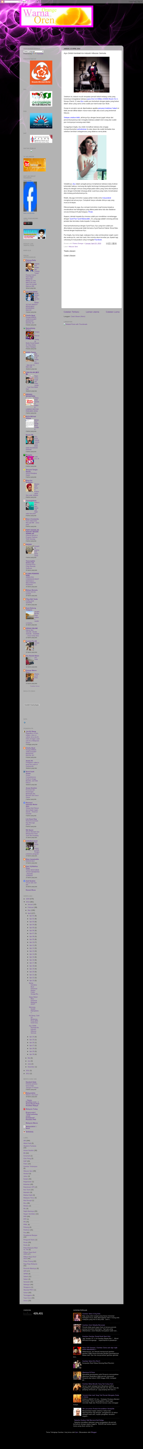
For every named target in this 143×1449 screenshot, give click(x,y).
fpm (76, 1432)
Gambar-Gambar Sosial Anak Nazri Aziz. (96, 1336)
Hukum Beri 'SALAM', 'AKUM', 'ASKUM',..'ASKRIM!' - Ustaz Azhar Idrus (32, 633)
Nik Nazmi (29, 830)
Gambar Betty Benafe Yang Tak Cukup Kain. (98, 1384)
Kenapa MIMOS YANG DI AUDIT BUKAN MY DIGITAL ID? (31, 320)
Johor (25, 1176)
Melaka (26, 1206)
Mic (24, 1208)
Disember (31, 1067)
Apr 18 (32, 966)
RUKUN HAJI (30, 861)
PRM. (25, 1224)
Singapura (27, 1287)
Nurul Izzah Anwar (30, 772)
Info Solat (36, 658)
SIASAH (29, 544)
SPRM (25, 1274)
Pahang (26, 1227)
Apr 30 (32, 1054)
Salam (25, 1279)
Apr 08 (32, 936)
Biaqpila (29, 455)
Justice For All (31, 641)
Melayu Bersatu (32, 590)
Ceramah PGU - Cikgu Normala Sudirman (31, 566)
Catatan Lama (113, 312)
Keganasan (27, 1182)
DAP (25, 1161)
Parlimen (26, 1230)
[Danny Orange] (30, 211)
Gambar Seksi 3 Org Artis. (91, 1314)
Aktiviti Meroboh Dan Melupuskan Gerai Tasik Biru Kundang (32, 833)
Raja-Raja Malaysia (30, 1264)
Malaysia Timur (28, 1198)
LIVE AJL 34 (36, 458)
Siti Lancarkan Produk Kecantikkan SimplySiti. (98, 1408)
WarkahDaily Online (30, 329)
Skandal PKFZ (28, 1290)
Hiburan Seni (73, 246)
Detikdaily (29, 1132)
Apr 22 (32, 977)
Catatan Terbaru (71, 312)
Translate (40, 54)
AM (24, 1140)
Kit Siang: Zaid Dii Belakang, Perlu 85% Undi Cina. (34, 1019)
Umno (25, 1300)
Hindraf (26, 1173)
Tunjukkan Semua (34, 686)
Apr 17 (32, 963)
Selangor (26, 1284)
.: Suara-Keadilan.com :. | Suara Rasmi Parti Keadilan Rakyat (32, 1102)
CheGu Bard (30, 315)
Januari (30, 904)
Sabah (25, 1276)
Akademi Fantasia (29, 1146)
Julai (29, 1064)
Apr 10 (32, 942)
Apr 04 (32, 924)
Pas (24, 1232)
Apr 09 (32, 939)
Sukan (25, 1292)
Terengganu (27, 1295)
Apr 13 (32, 951)
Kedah (25, 1179)
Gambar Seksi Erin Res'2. (91, 1361)
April (29, 913)
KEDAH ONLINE (32, 628)
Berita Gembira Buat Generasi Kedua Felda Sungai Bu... (34, 988)
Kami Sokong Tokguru (31, 609)
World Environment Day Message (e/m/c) (32, 822)
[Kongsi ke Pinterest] (116, 243)
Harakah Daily (31, 1082)
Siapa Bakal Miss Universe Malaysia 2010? (33, 1000)
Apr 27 (32, 1045)
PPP (24, 1219)
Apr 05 (32, 927)
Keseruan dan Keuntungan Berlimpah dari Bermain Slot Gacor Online (32, 793)
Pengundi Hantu (29, 1240)
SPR (25, 1271)
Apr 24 (32, 1037)
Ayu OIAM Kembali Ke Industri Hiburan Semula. (34, 1029)
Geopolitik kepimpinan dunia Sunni (36, 550)
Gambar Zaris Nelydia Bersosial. (93, 1325)
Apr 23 (32, 980)
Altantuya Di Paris (36, 676)
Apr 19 (32, 969)
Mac (29, 910)
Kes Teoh (26, 1190)
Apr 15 (32, 957)
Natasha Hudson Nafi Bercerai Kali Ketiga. (89, 1420)
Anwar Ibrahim (31, 788)
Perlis (25, 1245)
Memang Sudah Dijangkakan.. (34, 1010)
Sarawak (26, 1282)
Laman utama (92, 312)
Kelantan (26, 1184)
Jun (29, 1061)
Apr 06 (32, 930)
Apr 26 (32, 1042)
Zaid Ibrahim (30, 881)
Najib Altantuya (28, 1211)
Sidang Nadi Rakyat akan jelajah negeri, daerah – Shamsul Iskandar (32, 811)
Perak (25, 1242)
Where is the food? (32, 1095)
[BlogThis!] (109, 243)
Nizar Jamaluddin (32, 859)
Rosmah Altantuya (29, 1268)
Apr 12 (32, 948)
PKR (25, 1216)
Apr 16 (32, 960)
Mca (24, 1203)
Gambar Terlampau (30, 1166)
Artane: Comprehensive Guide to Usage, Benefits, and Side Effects (32, 779)
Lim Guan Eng (31, 819)
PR (24, 1222)
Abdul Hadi (27, 1143)
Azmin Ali (29, 761)
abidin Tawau (31, 352)
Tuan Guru (27, 1298)
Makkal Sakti (27, 1195)
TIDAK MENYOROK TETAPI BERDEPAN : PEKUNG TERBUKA (32, 872)
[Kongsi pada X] (111, 243)
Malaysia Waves (32, 1123)
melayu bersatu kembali (31, 593)
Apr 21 (32, 975)
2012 (28, 1073)
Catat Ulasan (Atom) (78, 316)
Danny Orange (27, 180)
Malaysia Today (32, 1109)
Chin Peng (27, 1158)
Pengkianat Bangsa (30, 1235)
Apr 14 (32, 954)
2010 (28, 902)
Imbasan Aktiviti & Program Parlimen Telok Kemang (32, 537)
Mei (29, 1058)
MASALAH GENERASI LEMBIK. (36, 424)
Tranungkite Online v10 (30, 562)
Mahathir (26, 1192)
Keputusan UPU (29, 1187)
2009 (28, 899)
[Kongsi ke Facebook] (113, 243)
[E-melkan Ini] (107, 243)
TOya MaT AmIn (32, 599)
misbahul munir (32, 841)
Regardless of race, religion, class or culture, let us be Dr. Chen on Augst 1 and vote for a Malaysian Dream (32, 737)
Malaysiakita (30, 1093)
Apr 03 (32, 922)
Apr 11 (32, 945)
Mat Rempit (27, 1200)
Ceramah (26, 1156)
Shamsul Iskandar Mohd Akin (31, 804)
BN (24, 1153)
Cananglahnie (31, 501)
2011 (28, 1070)
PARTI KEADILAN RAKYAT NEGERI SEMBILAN (32, 531)
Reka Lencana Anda (28, 213)
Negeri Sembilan (29, 1214)
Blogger (94, 1432)
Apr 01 (32, 916)
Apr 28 (32, 1048)
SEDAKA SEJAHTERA (30, 395)
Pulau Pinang (28, 1261)
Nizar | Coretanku (32, 519)
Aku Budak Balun (32, 656)
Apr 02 (32, 919)
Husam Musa (31, 890)
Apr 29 (32, 1051)
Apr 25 (32, 1039)
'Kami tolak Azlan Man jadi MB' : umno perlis (32, 522)
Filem (25, 1164)
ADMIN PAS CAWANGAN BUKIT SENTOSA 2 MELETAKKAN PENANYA (32, 581)
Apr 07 (32, 933)
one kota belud (31, 291)
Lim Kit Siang (31, 731)
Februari (31, 907)
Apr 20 (32, 972)
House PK (29, 435)
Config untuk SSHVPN (30, 602)
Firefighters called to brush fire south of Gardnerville (32, 764)
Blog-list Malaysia (29, 481)
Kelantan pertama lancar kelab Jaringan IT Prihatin (32, 1085)
